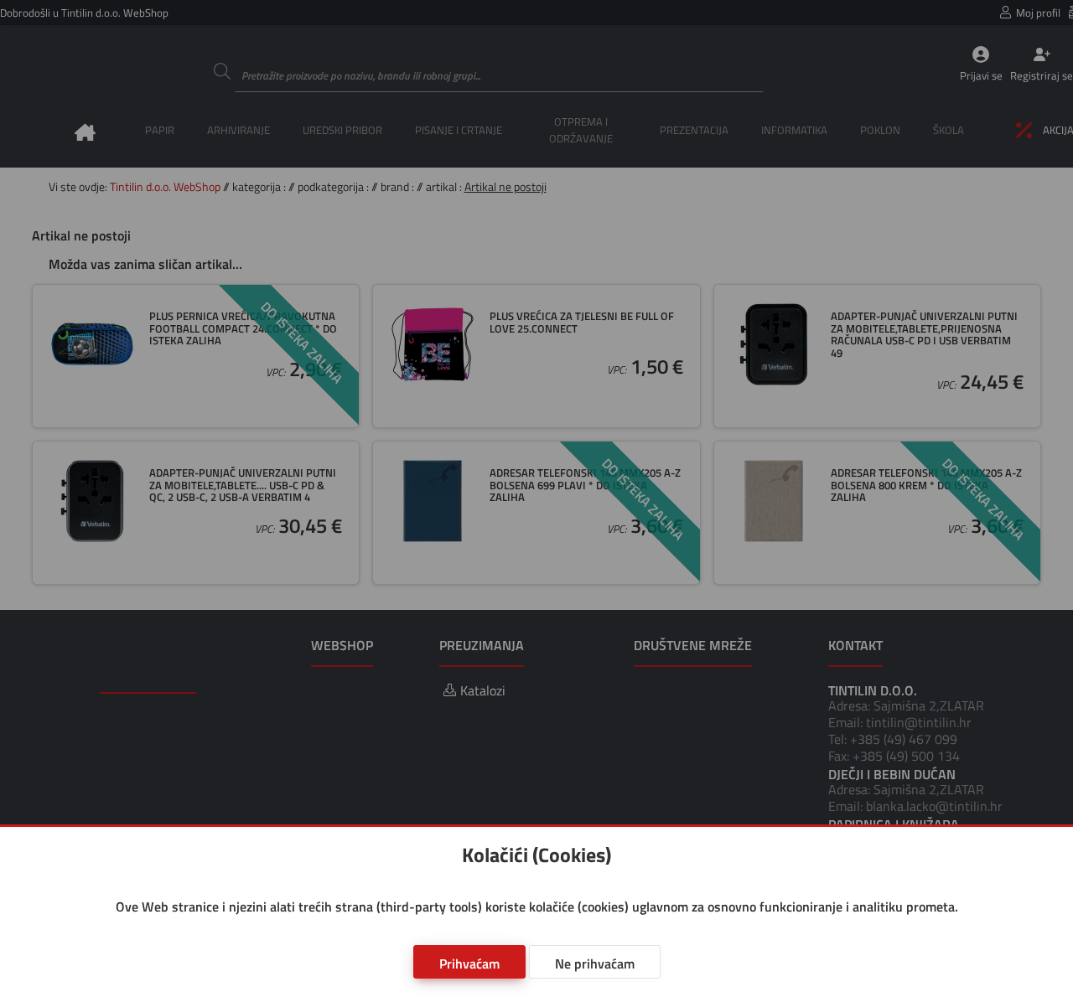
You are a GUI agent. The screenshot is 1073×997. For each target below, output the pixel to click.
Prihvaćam (469, 963)
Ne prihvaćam (595, 963)
